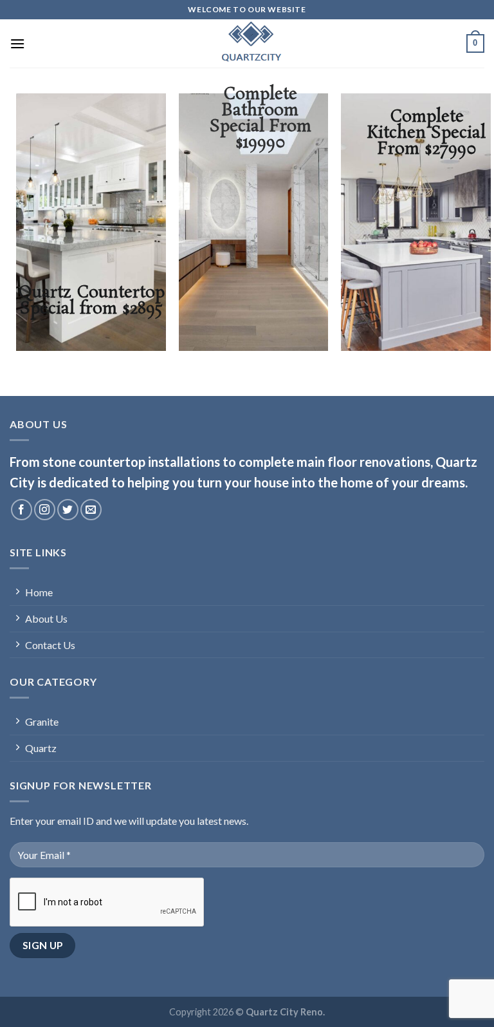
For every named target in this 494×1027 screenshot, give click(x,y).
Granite (42, 721)
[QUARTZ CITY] (247, 43)
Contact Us (50, 645)
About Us (46, 618)
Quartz (41, 748)
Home (39, 592)
